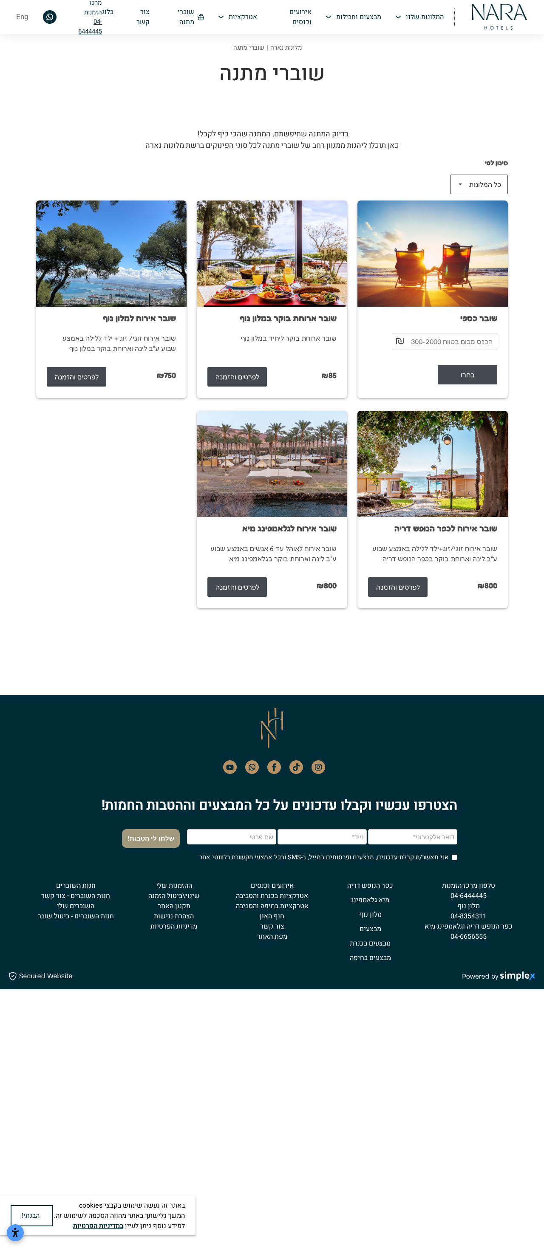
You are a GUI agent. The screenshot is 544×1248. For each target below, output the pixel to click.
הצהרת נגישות (174, 916)
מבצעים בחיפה (370, 958)
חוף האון (272, 916)
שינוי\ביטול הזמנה (174, 896)
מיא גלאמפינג (370, 900)
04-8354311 (468, 916)
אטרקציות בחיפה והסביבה (272, 906)
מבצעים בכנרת (370, 943)
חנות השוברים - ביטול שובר (76, 916)
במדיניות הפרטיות (98, 1226)
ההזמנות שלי (174, 886)
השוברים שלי (75, 906)
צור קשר (272, 926)
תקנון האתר (174, 906)
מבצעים (370, 929)
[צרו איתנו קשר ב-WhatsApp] (50, 16)
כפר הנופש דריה (370, 886)
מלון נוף (370, 914)
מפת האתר (272, 937)
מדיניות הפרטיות (173, 926)
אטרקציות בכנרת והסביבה (272, 896)
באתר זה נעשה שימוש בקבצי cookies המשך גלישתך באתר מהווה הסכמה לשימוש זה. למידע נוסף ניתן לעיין (119, 1215)
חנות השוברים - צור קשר (75, 896)
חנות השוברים (76, 886)
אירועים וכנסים (272, 886)
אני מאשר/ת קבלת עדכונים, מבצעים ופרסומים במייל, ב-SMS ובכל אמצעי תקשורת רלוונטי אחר (324, 857)
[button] (419, 17)
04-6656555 (468, 937)
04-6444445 (90, 26)
